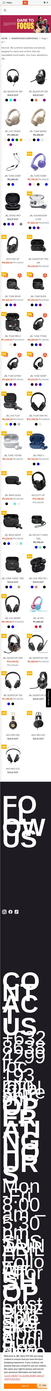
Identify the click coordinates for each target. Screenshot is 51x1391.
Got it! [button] (25, 1386)
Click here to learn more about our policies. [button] (24, 1377)
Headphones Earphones (24, 38)
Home (4, 38)
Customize (22, 1307)
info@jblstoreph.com (24, 1092)
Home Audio (22, 1338)
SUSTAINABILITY (23, 1250)
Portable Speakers (21, 1322)
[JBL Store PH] (25, 2)
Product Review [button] (48, 698)
